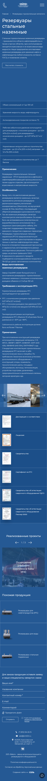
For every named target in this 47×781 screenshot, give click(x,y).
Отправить (10, 719)
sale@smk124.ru (25, 736)
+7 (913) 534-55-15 (24, 732)
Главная (5, 14)
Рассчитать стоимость (14, 65)
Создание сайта (19, 772)
